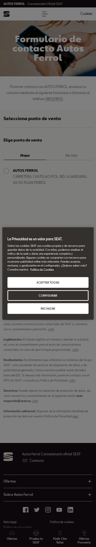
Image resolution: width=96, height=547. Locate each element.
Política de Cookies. (42, 269)
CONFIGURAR (48, 295)
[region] (47, 273)
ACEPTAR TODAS (48, 282)
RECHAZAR (48, 308)
